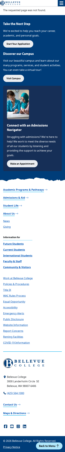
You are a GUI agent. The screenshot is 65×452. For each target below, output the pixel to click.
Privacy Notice (11, 447)
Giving (7, 227)
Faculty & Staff (12, 261)
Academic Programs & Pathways (23, 189)
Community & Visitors (17, 267)
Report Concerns (13, 331)
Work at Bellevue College (18, 278)
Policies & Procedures (16, 284)
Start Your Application (18, 43)
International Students (17, 255)
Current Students (14, 249)
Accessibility (10, 307)
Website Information (15, 325)
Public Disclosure (13, 319)
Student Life (10, 205)
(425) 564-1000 (15, 393)
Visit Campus (13, 78)
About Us (9, 213)
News (6, 221)
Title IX (7, 290)
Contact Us (10, 404)
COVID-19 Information (16, 342)
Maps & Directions (14, 413)
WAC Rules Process (14, 295)
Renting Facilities (13, 337)
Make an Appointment (22, 163)
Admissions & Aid (14, 197)
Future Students (13, 244)
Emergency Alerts (13, 313)
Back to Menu (47, 446)
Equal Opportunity (14, 301)
